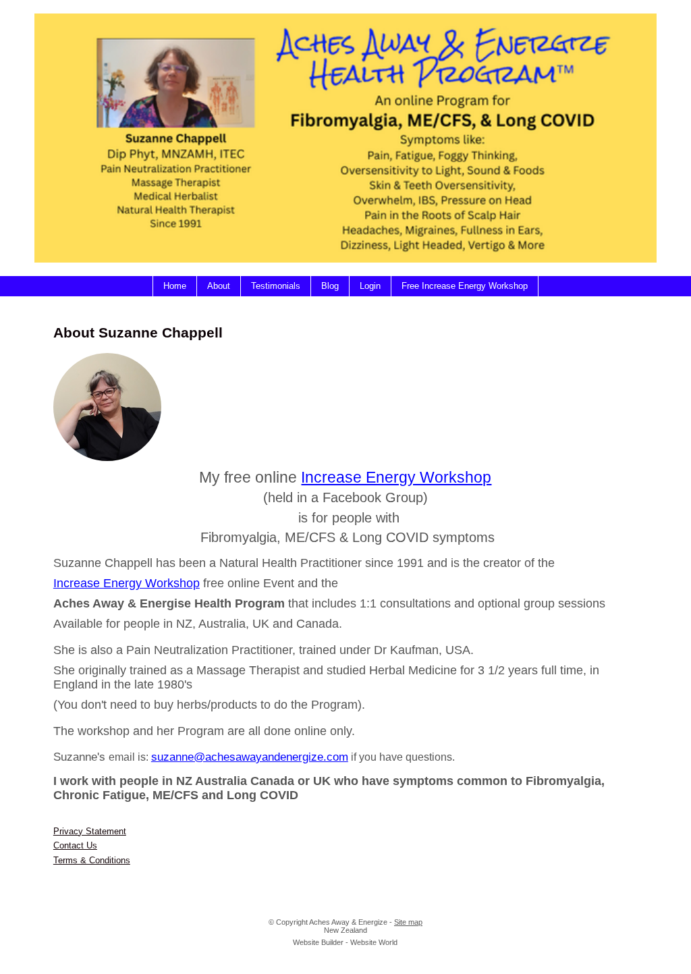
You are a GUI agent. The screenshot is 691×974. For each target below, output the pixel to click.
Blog (330, 286)
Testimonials (275, 286)
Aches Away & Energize (348, 922)
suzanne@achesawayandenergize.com (249, 756)
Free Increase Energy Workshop (465, 286)
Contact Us (75, 845)
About (218, 286)
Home (174, 286)
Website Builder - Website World (345, 942)
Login (370, 286)
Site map (408, 922)
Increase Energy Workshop (396, 477)
